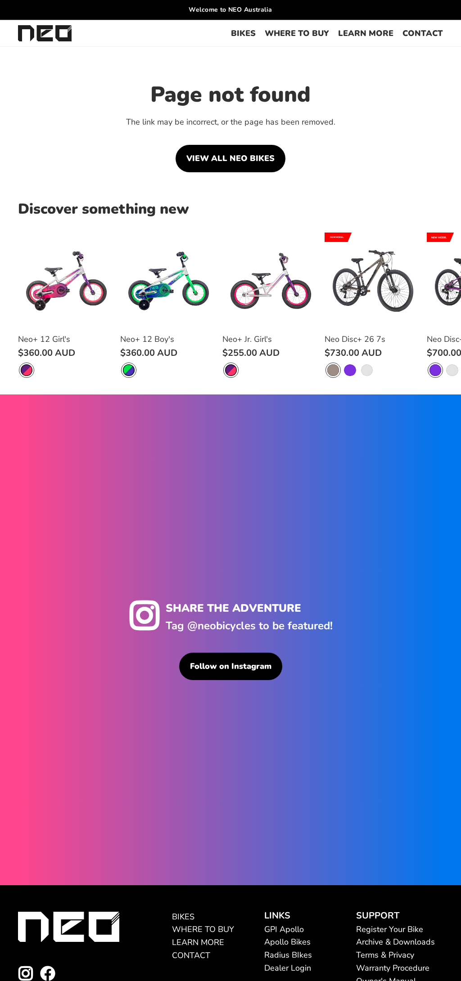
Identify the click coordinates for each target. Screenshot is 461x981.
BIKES (183, 916)
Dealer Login (287, 968)
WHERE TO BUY (203, 929)
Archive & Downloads (395, 941)
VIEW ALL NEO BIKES (230, 158)
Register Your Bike (389, 929)
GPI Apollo (284, 929)
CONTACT (191, 955)
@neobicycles (221, 625)
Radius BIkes (288, 955)
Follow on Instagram (230, 666)
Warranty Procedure (392, 968)
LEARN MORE (198, 942)
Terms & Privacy (385, 955)
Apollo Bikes (287, 941)
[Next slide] (432, 305)
